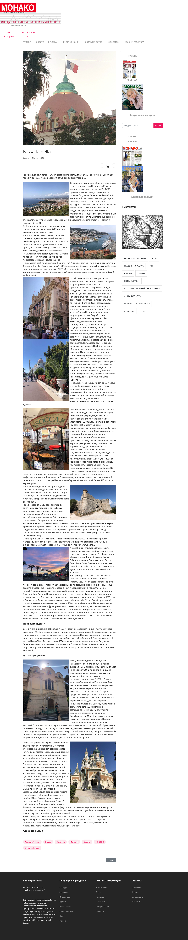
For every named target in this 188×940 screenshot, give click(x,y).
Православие (65, 906)
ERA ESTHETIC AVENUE (134, 266)
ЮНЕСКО (100, 842)
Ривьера (141, 273)
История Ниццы (32, 848)
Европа (26, 158)
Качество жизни (71, 42)
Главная (27, 42)
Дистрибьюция (102, 906)
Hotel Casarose (132, 281)
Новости (39, 42)
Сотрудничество (93, 42)
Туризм (62, 921)
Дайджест (136, 887)
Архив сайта (137, 897)
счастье (128, 273)
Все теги (136, 901)
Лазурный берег (32, 842)
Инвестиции (64, 897)
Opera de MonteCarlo (135, 258)
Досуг (61, 916)
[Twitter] (108, 167)
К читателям (101, 887)
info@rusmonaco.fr (37, 890)
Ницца (48, 842)
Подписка (100, 911)
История (74, 842)
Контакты (100, 897)
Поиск (158, 125)
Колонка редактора (134, 42)
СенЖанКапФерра (132, 296)
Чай (151, 266)
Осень (154, 258)
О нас (98, 892)
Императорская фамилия (137, 303)
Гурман (62, 901)
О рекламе (100, 901)
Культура (52, 42)
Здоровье (63, 892)
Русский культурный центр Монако (142, 288)
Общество (113, 42)
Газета (135, 892)
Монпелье (129, 311)
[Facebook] (102, 165)
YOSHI (142, 311)
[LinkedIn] (114, 165)
